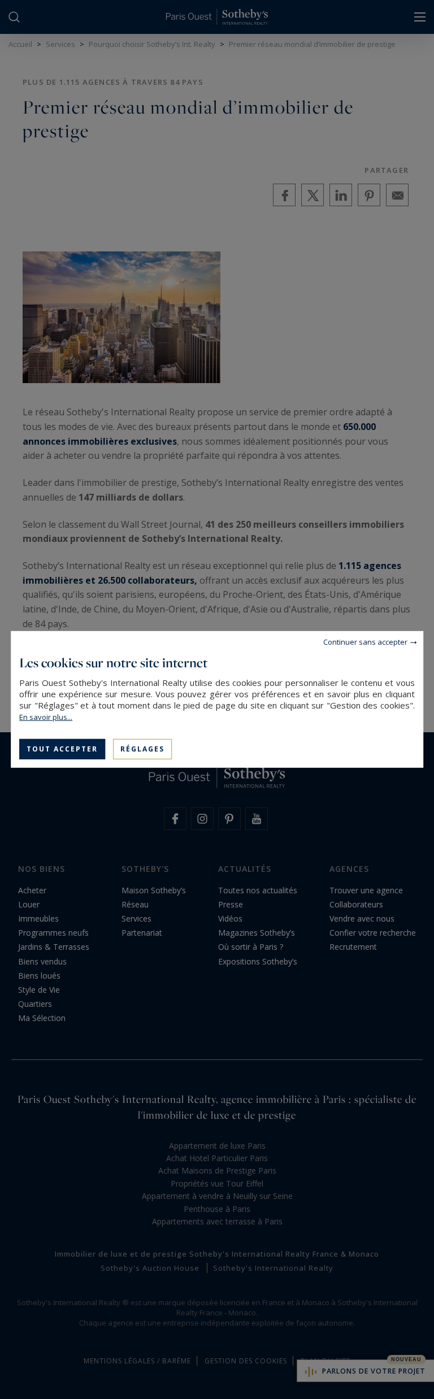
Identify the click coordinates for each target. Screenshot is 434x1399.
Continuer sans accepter (365, 642)
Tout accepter (62, 749)
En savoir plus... (45, 717)
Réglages (142, 749)
